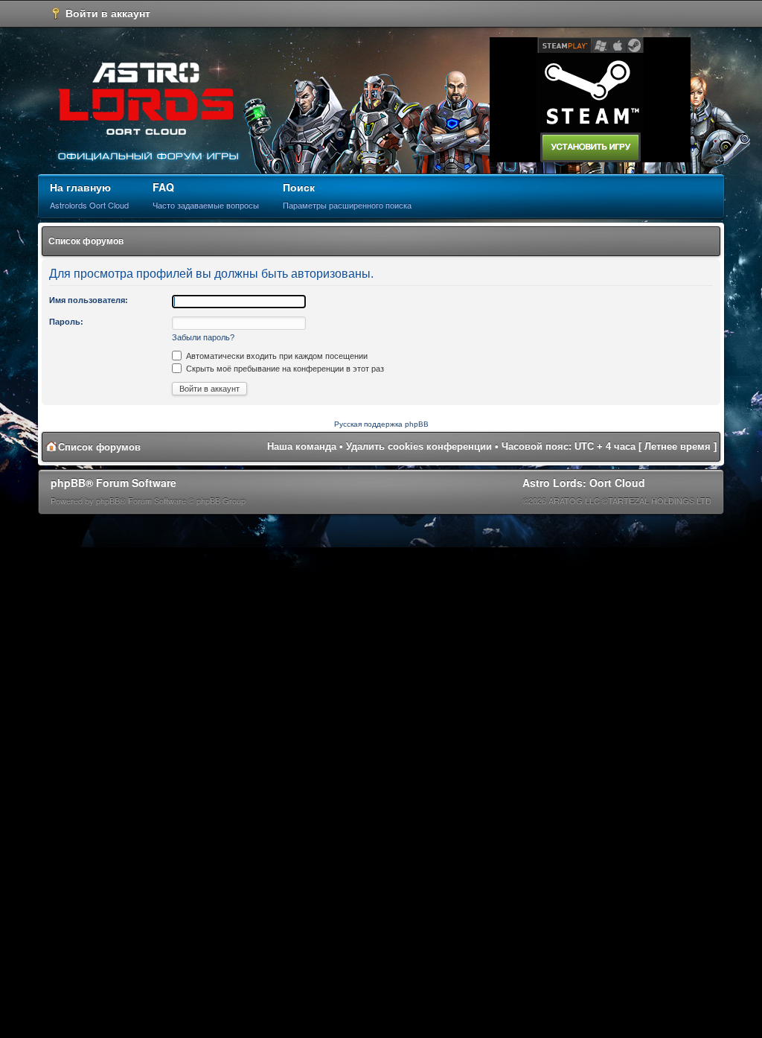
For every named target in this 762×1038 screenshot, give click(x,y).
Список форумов (86, 241)
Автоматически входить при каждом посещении (276, 355)
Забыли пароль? (203, 337)
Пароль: (66, 321)
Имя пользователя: (88, 300)
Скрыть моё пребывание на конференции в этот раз (284, 368)
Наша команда (301, 446)
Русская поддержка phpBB (381, 424)
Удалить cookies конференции (419, 446)
